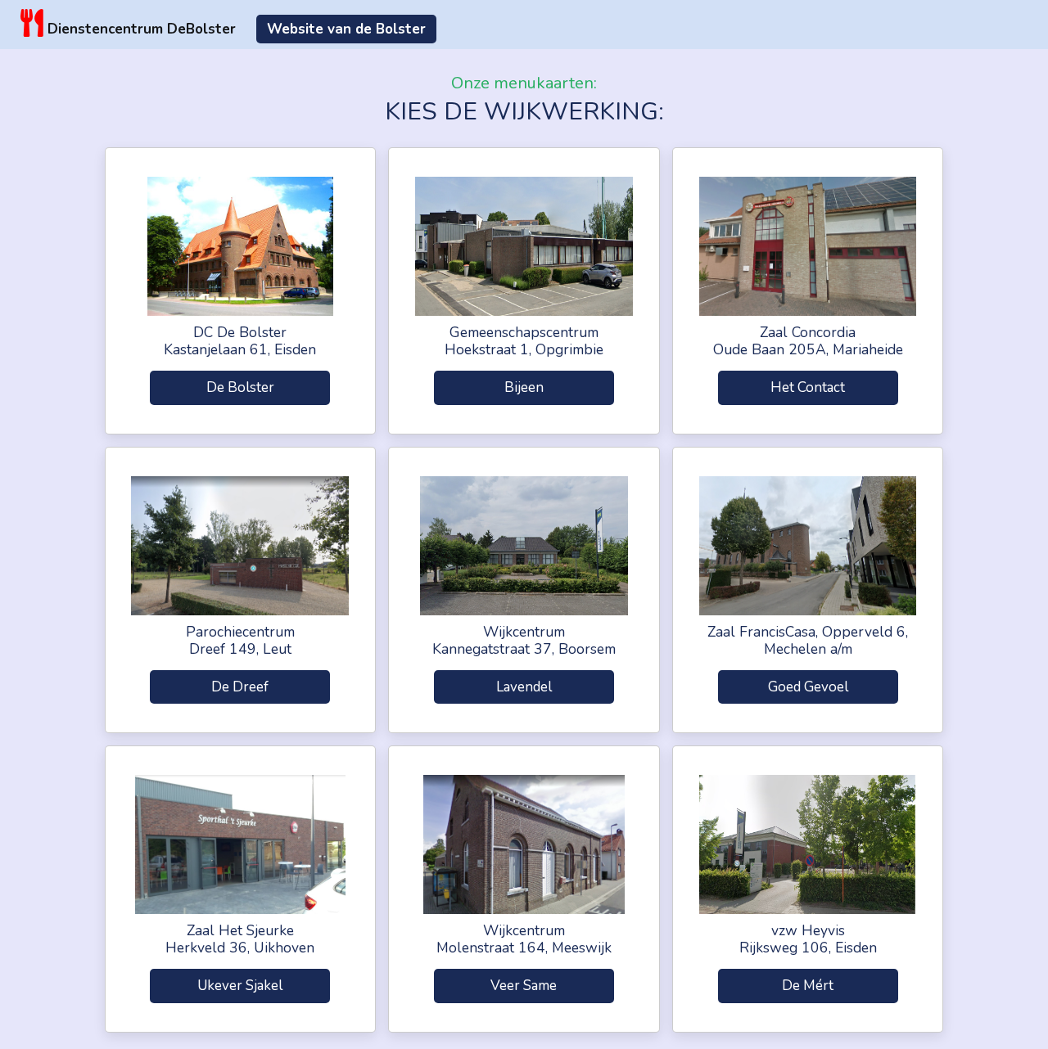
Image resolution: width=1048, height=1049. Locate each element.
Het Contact (807, 387)
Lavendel (524, 687)
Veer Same (523, 985)
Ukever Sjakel (239, 985)
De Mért (807, 985)
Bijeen (524, 387)
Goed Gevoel (808, 687)
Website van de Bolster (346, 29)
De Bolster (240, 387)
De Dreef (240, 687)
